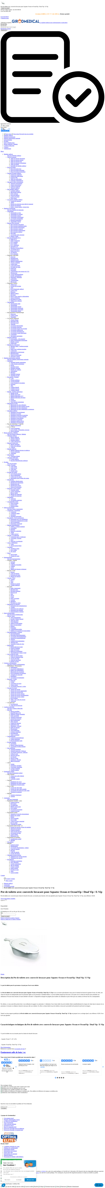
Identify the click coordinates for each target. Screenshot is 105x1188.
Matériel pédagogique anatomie (12, 138)
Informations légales (9, 1149)
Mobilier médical (8, 135)
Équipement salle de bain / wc (13, 1052)
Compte (3, 875)
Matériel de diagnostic (9, 137)
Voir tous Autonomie (12, 799)
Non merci (7, 1179)
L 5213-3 (43, 1171)
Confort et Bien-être (9, 145)
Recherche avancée (6, 28)
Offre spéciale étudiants (10, 1124)
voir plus (42, 1067)
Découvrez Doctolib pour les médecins (14, 1128)
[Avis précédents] (16, 1067)
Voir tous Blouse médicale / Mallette (16, 434)
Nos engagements (8, 1122)
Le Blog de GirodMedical (10, 1121)
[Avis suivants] (103, 1067)
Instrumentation (8, 140)
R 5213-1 (36, 1172)
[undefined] (13, 1068)
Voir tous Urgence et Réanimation (16, 664)
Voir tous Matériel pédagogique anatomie (17, 359)
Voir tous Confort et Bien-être (15, 708)
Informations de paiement (10, 1154)
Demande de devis (9, 1125)
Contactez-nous (5, 18)
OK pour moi (30, 1179)
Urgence (6, 147)
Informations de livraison (10, 1151)
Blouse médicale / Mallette (11, 144)
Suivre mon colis (8, 1152)
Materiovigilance (8, 1155)
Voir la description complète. (8, 898)
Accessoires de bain (9, 886)
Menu (2, 151)
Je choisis (18, 1179)
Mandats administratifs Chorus (12, 1119)
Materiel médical (8, 883)
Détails (2, 974)
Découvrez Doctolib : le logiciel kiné (13, 1130)
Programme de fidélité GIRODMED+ (14, 1156)
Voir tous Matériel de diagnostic (15, 210)
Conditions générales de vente (11, 1146)
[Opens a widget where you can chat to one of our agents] (98, 1185)
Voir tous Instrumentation (13, 559)
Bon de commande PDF (10, 1127)
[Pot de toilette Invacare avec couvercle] (4, 927)
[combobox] (8, 27)
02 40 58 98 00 (5, 16)
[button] (3, 1185)
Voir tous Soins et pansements (15, 509)
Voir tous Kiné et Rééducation (15, 614)
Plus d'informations (6, 1047)
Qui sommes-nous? (9, 1118)
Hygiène (6, 141)
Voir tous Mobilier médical (14, 155)
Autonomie (7, 885)
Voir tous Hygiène (12, 463)
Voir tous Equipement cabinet (14, 773)
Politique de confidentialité (11, 1148)
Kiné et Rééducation (9, 142)
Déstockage (7, 148)
